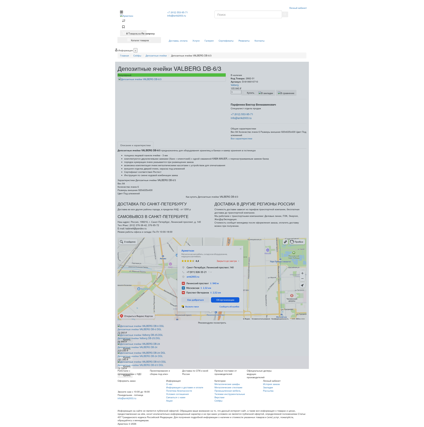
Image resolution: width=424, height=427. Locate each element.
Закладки (268, 387)
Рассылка (268, 390)
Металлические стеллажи (228, 387)
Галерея (209, 40)
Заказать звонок (130, 402)
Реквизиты (244, 40)
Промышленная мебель (227, 390)
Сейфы (218, 400)
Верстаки (219, 397)
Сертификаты (226, 40)
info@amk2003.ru (176, 15)
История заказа (271, 384)
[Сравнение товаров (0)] (123, 21)
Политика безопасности (179, 390)
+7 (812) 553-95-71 (177, 12)
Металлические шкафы (227, 384)
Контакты (260, 40)
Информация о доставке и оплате (184, 387)
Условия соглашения (177, 394)
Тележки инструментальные (229, 394)
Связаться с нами (175, 397)
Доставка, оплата (178, 40)
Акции (169, 400)
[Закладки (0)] (123, 27)
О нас (169, 384)
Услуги (196, 40)
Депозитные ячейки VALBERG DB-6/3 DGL (140, 365)
